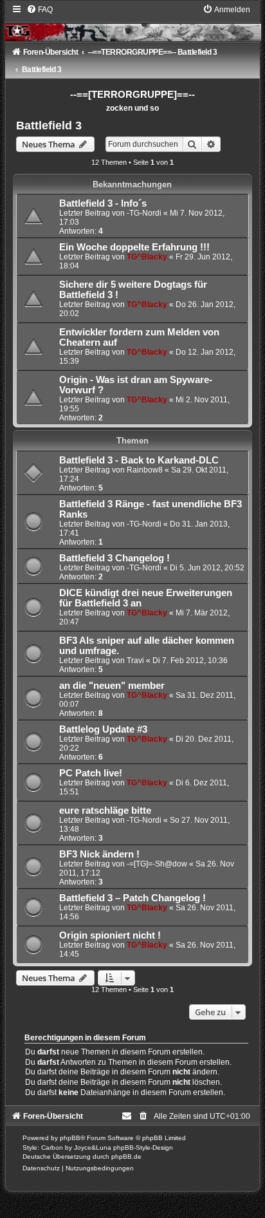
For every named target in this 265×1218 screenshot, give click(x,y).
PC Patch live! (90, 773)
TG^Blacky (147, 256)
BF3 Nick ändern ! (99, 854)
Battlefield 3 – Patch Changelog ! (132, 898)
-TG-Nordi (144, 213)
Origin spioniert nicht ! (110, 935)
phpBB (70, 1137)
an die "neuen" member (112, 685)
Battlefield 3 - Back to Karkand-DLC (139, 460)
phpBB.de (126, 1156)
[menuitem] (39, 9)
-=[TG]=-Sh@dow (157, 863)
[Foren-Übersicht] (133, 22)
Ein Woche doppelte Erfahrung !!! (134, 247)
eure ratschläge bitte (105, 810)
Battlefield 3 (49, 125)
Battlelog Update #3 (103, 729)
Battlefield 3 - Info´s (103, 203)
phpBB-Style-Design (143, 1147)
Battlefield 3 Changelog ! (114, 558)
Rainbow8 (145, 469)
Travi (135, 660)
